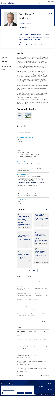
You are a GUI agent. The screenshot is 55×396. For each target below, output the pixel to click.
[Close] (32, 386)
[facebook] (51, 394)
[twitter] (47, 394)
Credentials (4, 61)
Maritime (21, 34)
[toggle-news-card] (46, 209)
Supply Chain (37, 39)
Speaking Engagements (7, 66)
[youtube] (53, 394)
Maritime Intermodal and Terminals (33, 34)
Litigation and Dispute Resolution (34, 37)
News (49, 3)
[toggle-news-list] (48, 209)
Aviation (31, 35)
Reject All (20, 392)
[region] (17, 390)
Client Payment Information (45, 386)
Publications (5, 64)
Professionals (26, 3)
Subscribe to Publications (46, 383)
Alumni (50, 389)
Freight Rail (46, 37)
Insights (39, 3)
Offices (48, 1)
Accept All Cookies (28, 392)
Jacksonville (22, 26)
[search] (53, 3)
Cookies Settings (7, 392)
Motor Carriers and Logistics (25, 39)
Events (44, 3)
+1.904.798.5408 (22, 27)
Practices (19, 3)
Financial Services (39, 44)
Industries (33, 3)
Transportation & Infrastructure (26, 44)
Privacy (41, 394)
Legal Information (34, 394)
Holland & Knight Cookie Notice (8, 390)
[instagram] (49, 394)
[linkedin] (45, 394)
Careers (52, 1)
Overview (4, 54)
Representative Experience (5, 58)
